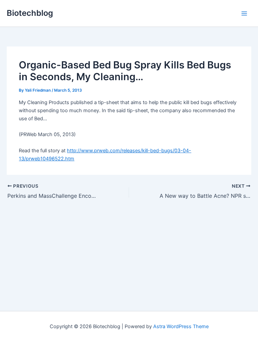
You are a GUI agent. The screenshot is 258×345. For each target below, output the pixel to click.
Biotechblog (30, 13)
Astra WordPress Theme (181, 326)
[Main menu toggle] (244, 13)
